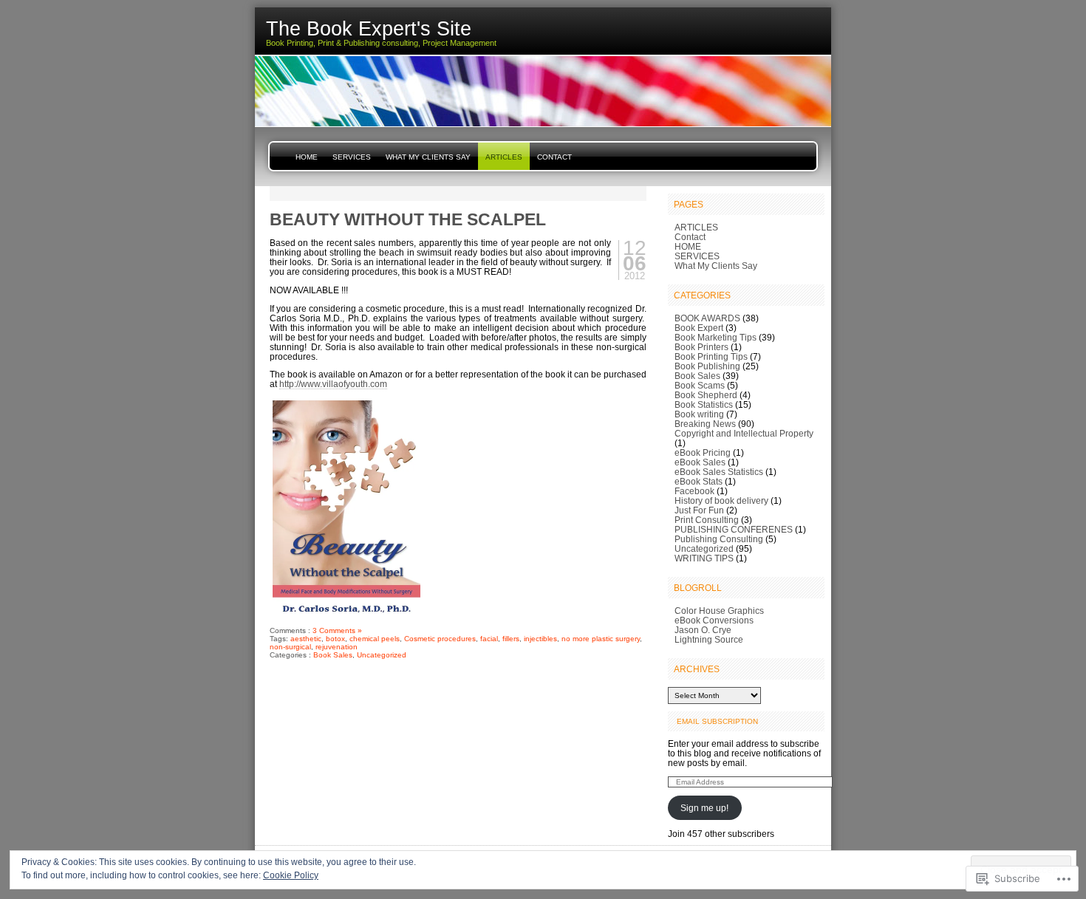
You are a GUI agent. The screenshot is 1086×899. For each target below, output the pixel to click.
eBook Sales (700, 462)
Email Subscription (717, 721)
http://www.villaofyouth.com (333, 384)
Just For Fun (699, 510)
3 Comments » (337, 630)
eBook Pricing (703, 452)
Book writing (699, 414)
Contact (554, 157)
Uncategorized (381, 655)
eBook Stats (699, 481)
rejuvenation (336, 647)
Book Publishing (707, 366)
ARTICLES (503, 157)
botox (335, 639)
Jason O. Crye (703, 630)
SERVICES (351, 157)
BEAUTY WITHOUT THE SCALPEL (408, 219)
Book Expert (699, 327)
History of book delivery (721, 500)
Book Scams (700, 385)
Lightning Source (709, 639)
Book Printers (701, 347)
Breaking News (705, 423)
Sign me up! (704, 808)
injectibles (540, 639)
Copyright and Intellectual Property (744, 433)
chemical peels (374, 639)
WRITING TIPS (704, 558)
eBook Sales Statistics (719, 471)
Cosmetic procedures (440, 639)
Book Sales (332, 655)
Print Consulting (707, 519)
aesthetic (305, 639)
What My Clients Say (428, 157)
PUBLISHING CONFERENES (734, 529)
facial (489, 639)
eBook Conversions (714, 620)
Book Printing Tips (711, 356)
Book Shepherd (706, 395)
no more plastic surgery (600, 639)
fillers (510, 639)
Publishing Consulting (719, 539)
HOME (307, 157)
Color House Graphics (719, 610)
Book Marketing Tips (716, 337)
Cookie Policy (290, 875)
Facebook (694, 491)
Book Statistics (704, 404)
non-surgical (290, 647)
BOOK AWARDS (707, 318)
